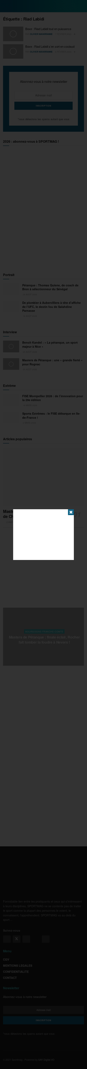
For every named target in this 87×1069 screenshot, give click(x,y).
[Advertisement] (43, 534)
